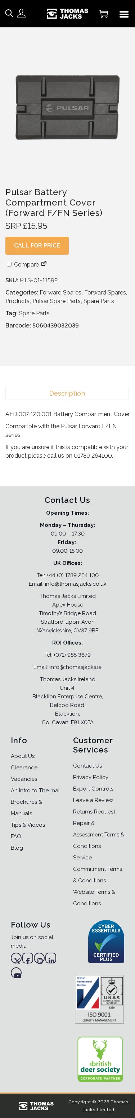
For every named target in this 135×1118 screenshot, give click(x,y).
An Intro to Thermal (35, 790)
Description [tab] (67, 393)
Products (17, 301)
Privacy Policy (90, 777)
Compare (26, 264)
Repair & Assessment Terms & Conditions (98, 834)
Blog (17, 848)
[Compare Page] (44, 264)
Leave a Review (93, 800)
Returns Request (94, 811)
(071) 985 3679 (72, 655)
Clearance (24, 767)
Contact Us (87, 766)
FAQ (16, 836)
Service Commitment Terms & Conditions (97, 869)
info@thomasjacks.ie (76, 667)
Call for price (37, 245)
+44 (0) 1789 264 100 (72, 575)
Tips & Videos (28, 825)
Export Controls (93, 789)
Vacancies (24, 779)
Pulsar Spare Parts (56, 301)
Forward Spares (60, 292)
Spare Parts (99, 301)
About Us (23, 756)
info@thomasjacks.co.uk (76, 584)
